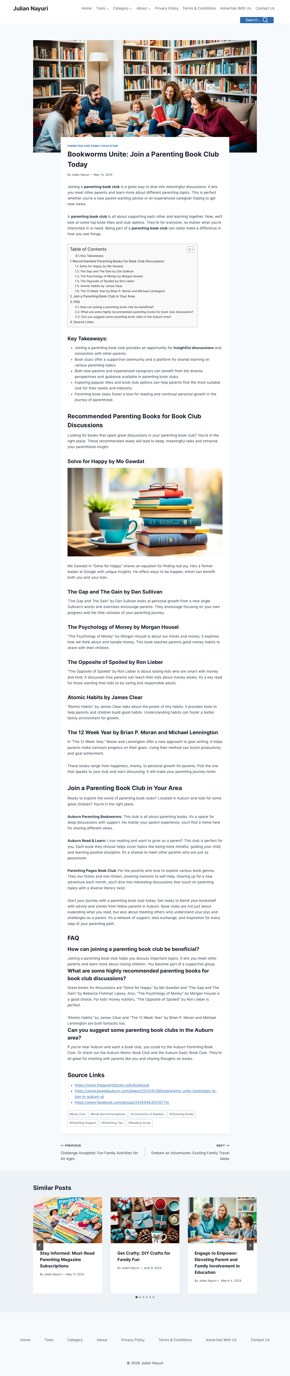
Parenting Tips (112, 1122)
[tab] (136, 1297)
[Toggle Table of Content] (188, 249)
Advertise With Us (235, 8)
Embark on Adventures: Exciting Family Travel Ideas (190, 1152)
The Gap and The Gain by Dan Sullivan (107, 271)
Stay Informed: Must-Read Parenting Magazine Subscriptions (67, 1260)
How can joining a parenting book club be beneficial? (117, 307)
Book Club (77, 1114)
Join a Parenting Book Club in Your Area (104, 296)
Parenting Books (181, 1114)
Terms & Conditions (199, 8)
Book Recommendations (107, 1114)
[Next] (250, 1245)
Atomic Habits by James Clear (101, 286)
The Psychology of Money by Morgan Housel (111, 276)
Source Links (83, 322)
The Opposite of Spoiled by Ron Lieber (107, 281)
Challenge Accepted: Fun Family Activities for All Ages (99, 1152)
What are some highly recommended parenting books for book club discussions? (137, 312)
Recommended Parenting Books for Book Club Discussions (118, 261)
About (102, 1340)
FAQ (76, 302)
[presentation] (67, 1220)
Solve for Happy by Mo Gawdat (101, 266)
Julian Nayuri (80, 174)
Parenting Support (82, 1122)
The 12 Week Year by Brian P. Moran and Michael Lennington (122, 291)
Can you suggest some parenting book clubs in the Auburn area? (126, 316)
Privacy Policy (166, 8)
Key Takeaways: (92, 256)
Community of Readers (147, 1114)
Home (87, 8)
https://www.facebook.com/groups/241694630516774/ (122, 1102)
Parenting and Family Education (93, 145)
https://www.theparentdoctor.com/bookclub (112, 1085)
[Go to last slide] (40, 1245)
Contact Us (265, 8)
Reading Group (139, 1122)
